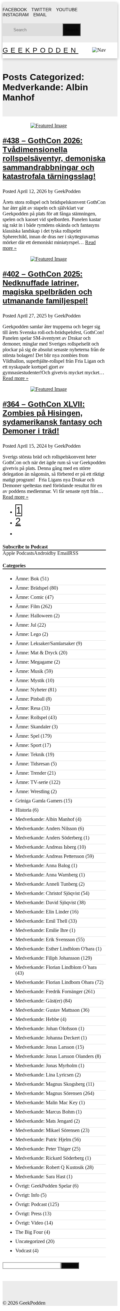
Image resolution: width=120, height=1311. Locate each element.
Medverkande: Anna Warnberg (46, 874)
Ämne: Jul (25, 625)
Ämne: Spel (27, 736)
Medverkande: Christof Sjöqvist (47, 893)
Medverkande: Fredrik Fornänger (49, 991)
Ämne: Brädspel (31, 588)
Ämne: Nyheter (31, 689)
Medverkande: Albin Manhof (44, 819)
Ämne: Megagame (34, 662)
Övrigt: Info (27, 1195)
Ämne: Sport (28, 745)
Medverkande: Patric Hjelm (43, 1139)
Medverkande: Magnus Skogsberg (50, 1084)
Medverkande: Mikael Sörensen (47, 1130)
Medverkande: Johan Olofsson (46, 1028)
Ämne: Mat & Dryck (36, 652)
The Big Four (29, 1232)
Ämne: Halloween (33, 615)
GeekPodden (40, 50)
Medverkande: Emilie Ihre (41, 930)
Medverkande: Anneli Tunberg (46, 884)
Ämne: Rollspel (31, 717)
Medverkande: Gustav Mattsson (47, 1010)
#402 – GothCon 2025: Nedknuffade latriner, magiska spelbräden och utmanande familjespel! (47, 287)
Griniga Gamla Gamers (38, 800)
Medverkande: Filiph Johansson (47, 958)
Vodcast (23, 1250)
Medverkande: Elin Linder (42, 911)
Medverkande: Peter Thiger (43, 1148)
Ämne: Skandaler (33, 726)
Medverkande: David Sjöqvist (45, 902)
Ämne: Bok (27, 578)
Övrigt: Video (29, 1222)
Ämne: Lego (28, 634)
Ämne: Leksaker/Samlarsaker (45, 643)
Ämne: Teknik (29, 754)
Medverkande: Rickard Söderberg (49, 1158)
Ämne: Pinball (29, 699)
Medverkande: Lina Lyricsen (44, 1074)
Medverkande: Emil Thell (41, 921)
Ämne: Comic (29, 597)
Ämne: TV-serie (31, 782)
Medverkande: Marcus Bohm (45, 1111)
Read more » (15, 378)
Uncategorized (30, 1241)
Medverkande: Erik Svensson (45, 939)
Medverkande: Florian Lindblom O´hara (56, 967)
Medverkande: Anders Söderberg (48, 837)
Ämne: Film (27, 606)
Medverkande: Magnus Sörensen (48, 1093)
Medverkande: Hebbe (37, 1019)
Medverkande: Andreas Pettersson (49, 856)
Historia (23, 810)
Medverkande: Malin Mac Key (46, 1102)
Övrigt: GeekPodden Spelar (43, 1185)
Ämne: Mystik (29, 680)
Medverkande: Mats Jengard (44, 1121)
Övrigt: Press (28, 1213)
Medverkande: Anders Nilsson (46, 828)
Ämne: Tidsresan (32, 763)
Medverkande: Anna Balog (42, 865)
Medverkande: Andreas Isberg (45, 847)
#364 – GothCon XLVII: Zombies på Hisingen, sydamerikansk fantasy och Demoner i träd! (52, 417)
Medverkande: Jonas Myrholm (46, 1065)
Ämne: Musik (29, 671)
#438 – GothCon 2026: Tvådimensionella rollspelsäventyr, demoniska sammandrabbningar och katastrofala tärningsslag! (54, 158)
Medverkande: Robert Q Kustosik (49, 1167)
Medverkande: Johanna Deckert (47, 1037)
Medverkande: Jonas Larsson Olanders (54, 1056)
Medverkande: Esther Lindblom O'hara (54, 948)
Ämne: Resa (27, 708)
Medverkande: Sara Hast (40, 1176)
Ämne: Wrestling (32, 791)
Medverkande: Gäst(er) (38, 1000)
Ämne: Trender (30, 773)
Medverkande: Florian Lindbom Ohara (54, 982)
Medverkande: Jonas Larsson (44, 1047)
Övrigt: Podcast (31, 1204)
